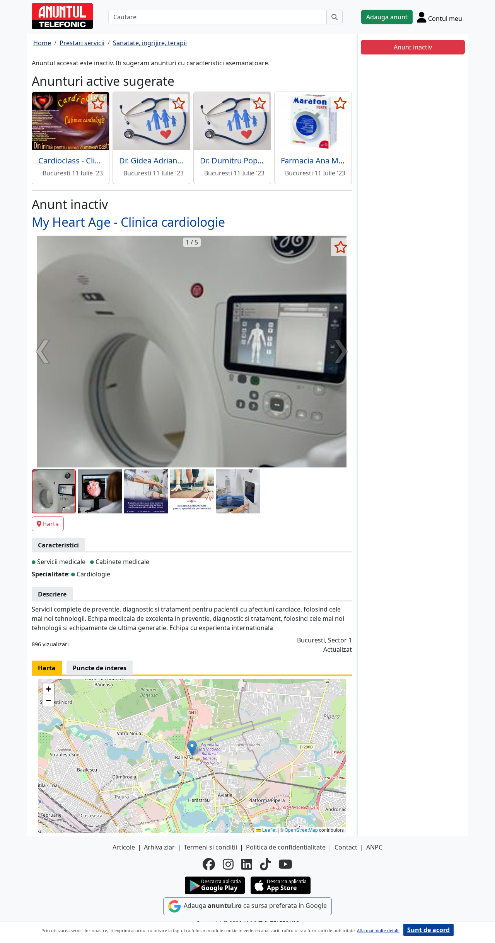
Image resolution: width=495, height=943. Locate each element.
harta (51, 524)
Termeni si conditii (210, 847)
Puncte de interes (99, 668)
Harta (47, 668)
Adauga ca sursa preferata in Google (254, 906)
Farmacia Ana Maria (316, 160)
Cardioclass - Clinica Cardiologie (95, 160)
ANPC (374, 847)
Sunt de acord (428, 930)
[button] (192, 748)
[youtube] (285, 864)
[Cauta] (334, 17)
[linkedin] (246, 864)
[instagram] (228, 864)
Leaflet (269, 829)
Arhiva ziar (159, 847)
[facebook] (209, 864)
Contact (346, 847)
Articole (124, 847)
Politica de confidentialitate (286, 847)
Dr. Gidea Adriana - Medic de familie (182, 160)
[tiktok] (265, 864)
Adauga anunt (387, 17)
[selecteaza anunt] (97, 103)
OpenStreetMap (301, 829)
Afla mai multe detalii (378, 930)
